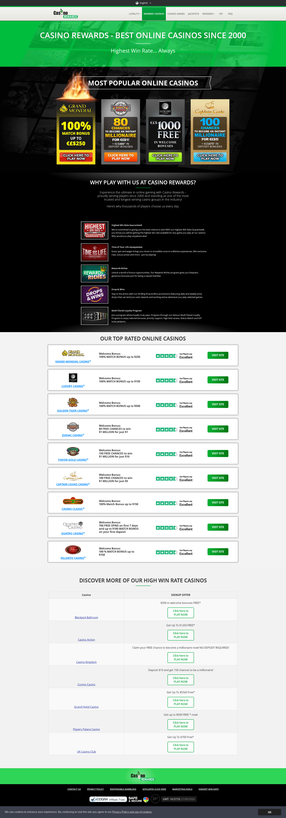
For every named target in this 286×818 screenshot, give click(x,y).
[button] (134, 13)
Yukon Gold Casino (72, 460)
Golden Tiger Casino (72, 411)
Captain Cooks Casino (72, 484)
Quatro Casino (72, 533)
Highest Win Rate (209, 789)
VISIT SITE (218, 355)
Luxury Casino (72, 386)
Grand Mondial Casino (72, 361)
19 (154, 798)
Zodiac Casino (72, 435)
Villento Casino (72, 558)
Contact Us (74, 789)
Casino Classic (72, 509)
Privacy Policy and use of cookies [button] (132, 812)
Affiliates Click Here (154, 789)
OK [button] (269, 812)
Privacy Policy (95, 789)
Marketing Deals (182, 789)
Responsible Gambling (123, 789)
